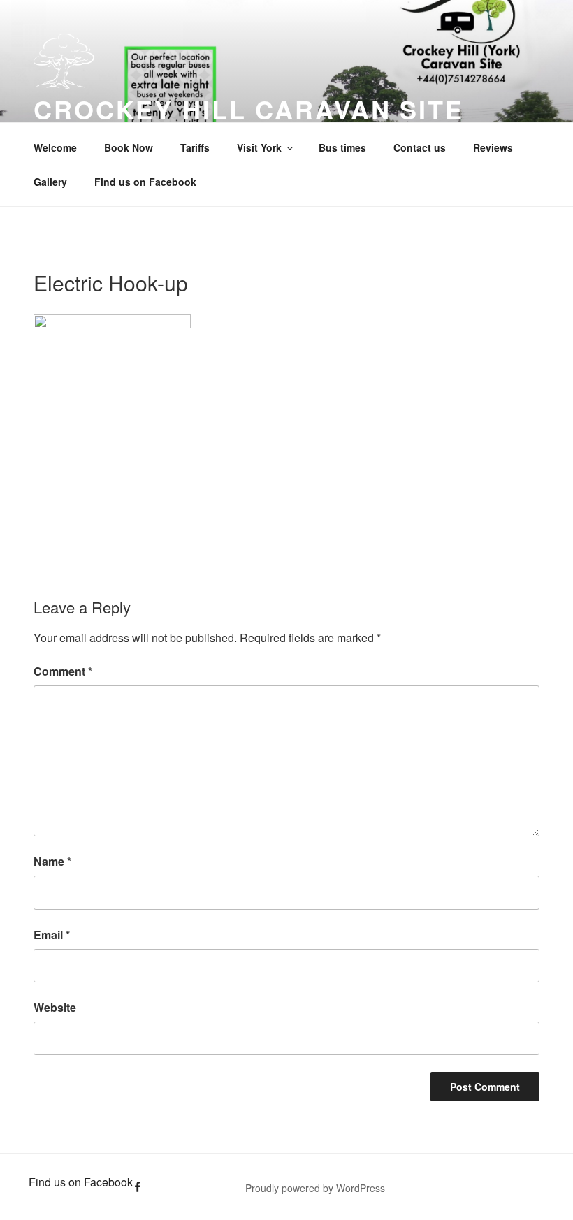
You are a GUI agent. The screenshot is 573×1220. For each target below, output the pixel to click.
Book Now (128, 147)
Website (55, 1007)
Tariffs (195, 147)
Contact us (419, 147)
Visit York (259, 147)
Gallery (50, 182)
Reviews (493, 147)
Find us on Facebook (145, 182)
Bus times (342, 147)
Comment (63, 671)
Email (52, 935)
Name (52, 861)
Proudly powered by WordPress (315, 1188)
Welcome (55, 147)
